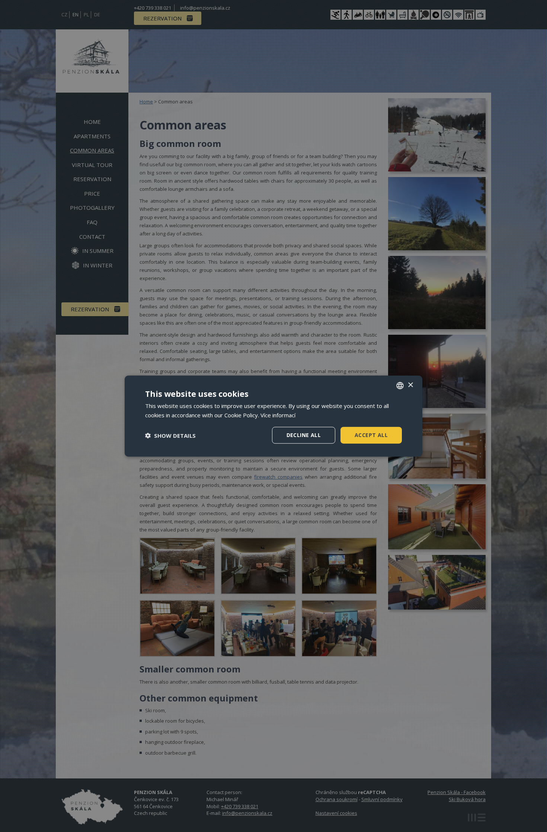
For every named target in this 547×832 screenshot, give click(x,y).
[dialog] (273, 416)
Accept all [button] (371, 435)
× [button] (410, 385)
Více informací (277, 414)
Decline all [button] (304, 435)
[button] (170, 435)
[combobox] (400, 385)
